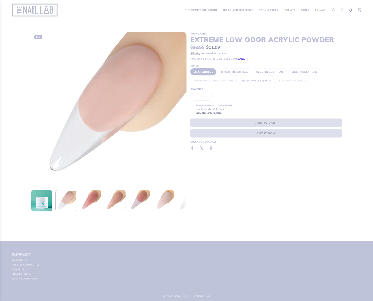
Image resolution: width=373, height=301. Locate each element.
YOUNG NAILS (198, 33)
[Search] (333, 10)
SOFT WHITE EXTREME (292, 80)
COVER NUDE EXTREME (269, 71)
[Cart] (359, 10)
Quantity (196, 88)
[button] (34, 109)
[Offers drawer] (351, 10)
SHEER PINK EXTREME (304, 71)
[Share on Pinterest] (210, 148)
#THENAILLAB (202, 296)
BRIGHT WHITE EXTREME (256, 80)
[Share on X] (201, 148)
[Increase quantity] (209, 96)
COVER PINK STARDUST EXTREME (213, 80)
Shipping (195, 53)
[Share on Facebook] (192, 148)
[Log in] (342, 10)
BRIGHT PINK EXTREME (234, 71)
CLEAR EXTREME (203, 71)
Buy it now (266, 133)
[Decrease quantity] (195, 96)
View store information (208, 112)
